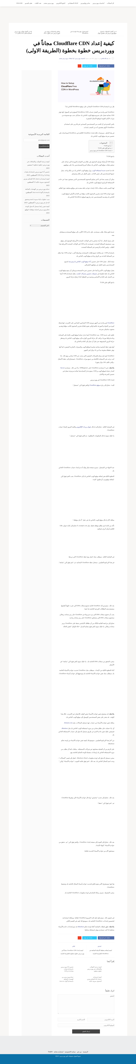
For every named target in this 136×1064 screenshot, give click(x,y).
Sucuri (62, 368)
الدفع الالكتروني (60, 3)
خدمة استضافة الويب (99, 170)
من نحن (79, 1052)
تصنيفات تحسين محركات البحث (86, 274)
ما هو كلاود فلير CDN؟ (104, 148)
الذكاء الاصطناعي (73, 3)
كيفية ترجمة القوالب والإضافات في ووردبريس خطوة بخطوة (94, 969)
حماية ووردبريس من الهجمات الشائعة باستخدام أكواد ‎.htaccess (66, 979)
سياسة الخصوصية (70, 1052)
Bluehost (65, 728)
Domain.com (68, 723)
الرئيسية (85, 1052)
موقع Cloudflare (94, 385)
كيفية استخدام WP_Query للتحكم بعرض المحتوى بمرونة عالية (94, 979)
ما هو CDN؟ (107, 145)
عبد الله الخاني (104, 58)
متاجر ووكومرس (85, 3)
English (19, 3)
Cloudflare (110, 323)
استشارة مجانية (58, 1052)
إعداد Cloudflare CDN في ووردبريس (100, 150)
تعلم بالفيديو (28, 3)
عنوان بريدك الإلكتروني (83, 427)
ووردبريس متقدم (48, 3)
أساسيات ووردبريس (98, 3)
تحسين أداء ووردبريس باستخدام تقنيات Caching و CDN (67, 969)
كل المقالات (110, 3)
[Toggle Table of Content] (110, 142)
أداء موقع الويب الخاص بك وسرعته (80, 261)
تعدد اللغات (38, 3)
